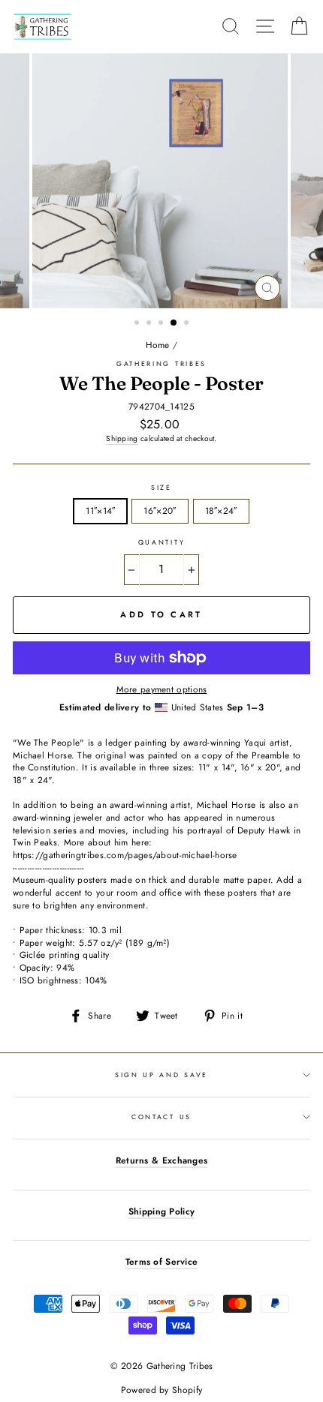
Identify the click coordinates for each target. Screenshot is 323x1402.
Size (161, 487)
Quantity (161, 542)
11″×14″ (100, 510)
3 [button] (162, 324)
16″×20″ (159, 510)
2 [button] (150, 324)
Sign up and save (161, 1074)
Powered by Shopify (161, 1390)
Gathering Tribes (161, 363)
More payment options (161, 689)
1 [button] (138, 324)
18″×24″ (221, 510)
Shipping (121, 439)
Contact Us (161, 1116)
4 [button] (174, 323)
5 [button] (188, 324)
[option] (161, 180)
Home (158, 344)
